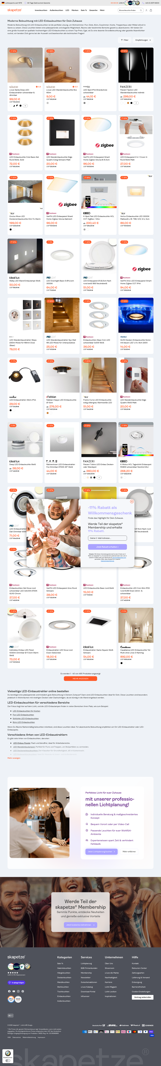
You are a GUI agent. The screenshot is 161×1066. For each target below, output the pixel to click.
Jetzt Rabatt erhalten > (107, 547)
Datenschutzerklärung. (107, 561)
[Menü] (11, 1050)
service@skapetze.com (119, 557)
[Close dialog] (132, 501)
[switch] (8, 1060)
